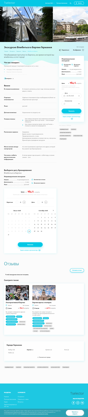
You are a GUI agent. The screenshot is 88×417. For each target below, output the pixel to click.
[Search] (70, 3)
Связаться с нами (23, 399)
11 (48, 221)
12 (51, 221)
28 (34, 231)
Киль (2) (66, 349)
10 (44, 221)
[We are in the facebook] (73, 403)
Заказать (71, 111)
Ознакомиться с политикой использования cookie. (34, 414)
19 (51, 224)
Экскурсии (12, 51)
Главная (6, 51)
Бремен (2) (49, 349)
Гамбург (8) (11, 349)
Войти (80, 3)
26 (51, 227)
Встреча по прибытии (45, 331)
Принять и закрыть (75, 413)
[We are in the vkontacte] (82, 403)
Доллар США (49, 3)
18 (48, 224)
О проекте (21, 396)
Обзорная (73, 129)
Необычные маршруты (65, 132)
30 (29, 231)
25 (48, 227)
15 (38, 224)
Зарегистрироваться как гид (10, 405)
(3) (30, 349)
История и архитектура (65, 135)
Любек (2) (11, 352)
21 (34, 227)
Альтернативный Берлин (15, 302)
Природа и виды (21, 324)
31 (8, 234)
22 (38, 227)
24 (45, 227)
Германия (18, 51)
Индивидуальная (64, 129)
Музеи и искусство (78, 135)
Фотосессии (22, 321)
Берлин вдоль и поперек (41, 302)
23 (41, 227)
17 (44, 224)
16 (41, 224)
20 (55, 224)
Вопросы (20, 402)
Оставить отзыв (77, 270)
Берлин (24, 51)
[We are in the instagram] (78, 403)
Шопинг (51, 328)
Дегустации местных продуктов (40, 328)
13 (55, 221)
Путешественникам (61, 3)
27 (55, 227)
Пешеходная (63, 138)
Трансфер (35, 331)
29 (38, 231)
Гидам (6, 402)
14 (34, 224)
